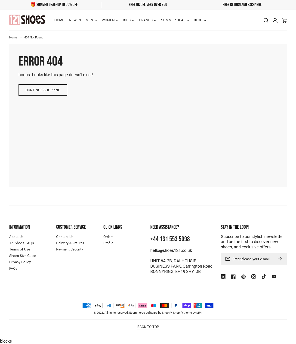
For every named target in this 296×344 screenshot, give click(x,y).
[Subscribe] (281, 259)
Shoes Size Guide (22, 256)
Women (108, 20)
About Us (16, 237)
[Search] (266, 20)
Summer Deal (173, 20)
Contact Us (65, 237)
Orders (108, 237)
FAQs (13, 268)
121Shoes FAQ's (21, 243)
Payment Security (69, 249)
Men (89, 20)
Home (13, 37)
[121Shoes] (27, 20)
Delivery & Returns (70, 243)
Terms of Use (19, 249)
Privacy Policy (20, 262)
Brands (146, 20)
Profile (108, 243)
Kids (127, 20)
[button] (91, 20)
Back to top (148, 327)
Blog (198, 20)
